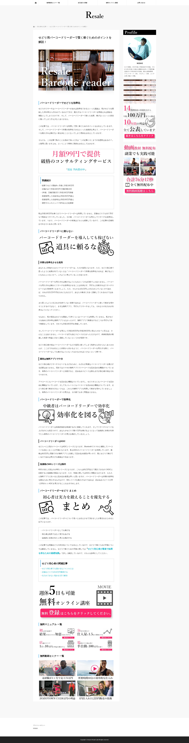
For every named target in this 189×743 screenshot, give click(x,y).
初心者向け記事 (41, 26)
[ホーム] (35, 2)
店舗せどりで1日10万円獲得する (55, 572)
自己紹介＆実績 (82, 2)
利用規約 (35, 728)
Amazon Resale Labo (93, 739)
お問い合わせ (141, 2)
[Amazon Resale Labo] (94, 20)
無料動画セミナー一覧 (53, 2)
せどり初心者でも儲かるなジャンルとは (58, 568)
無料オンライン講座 (112, 2)
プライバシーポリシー (39, 725)
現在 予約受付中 (76, 169)
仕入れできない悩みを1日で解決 (54, 575)
